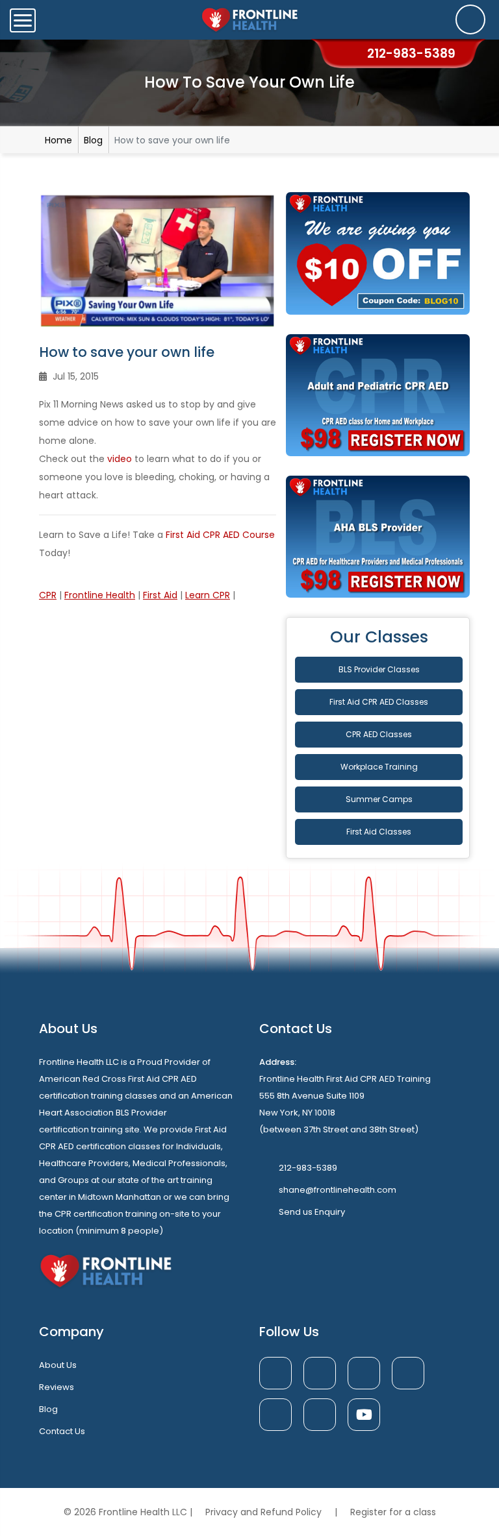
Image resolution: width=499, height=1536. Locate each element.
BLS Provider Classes (379, 669)
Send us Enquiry (312, 1212)
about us (58, 1365)
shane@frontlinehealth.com (337, 1190)
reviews (56, 1387)
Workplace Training (379, 766)
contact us (62, 1431)
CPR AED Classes (379, 734)
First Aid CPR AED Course (220, 534)
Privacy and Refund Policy (264, 1512)
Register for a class (393, 1512)
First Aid (160, 595)
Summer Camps (379, 799)
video (119, 458)
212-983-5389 (308, 1168)
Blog (93, 140)
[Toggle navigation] (23, 20)
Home (58, 140)
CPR (48, 595)
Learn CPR (207, 595)
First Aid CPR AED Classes (378, 701)
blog (48, 1409)
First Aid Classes (378, 831)
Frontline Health (99, 595)
